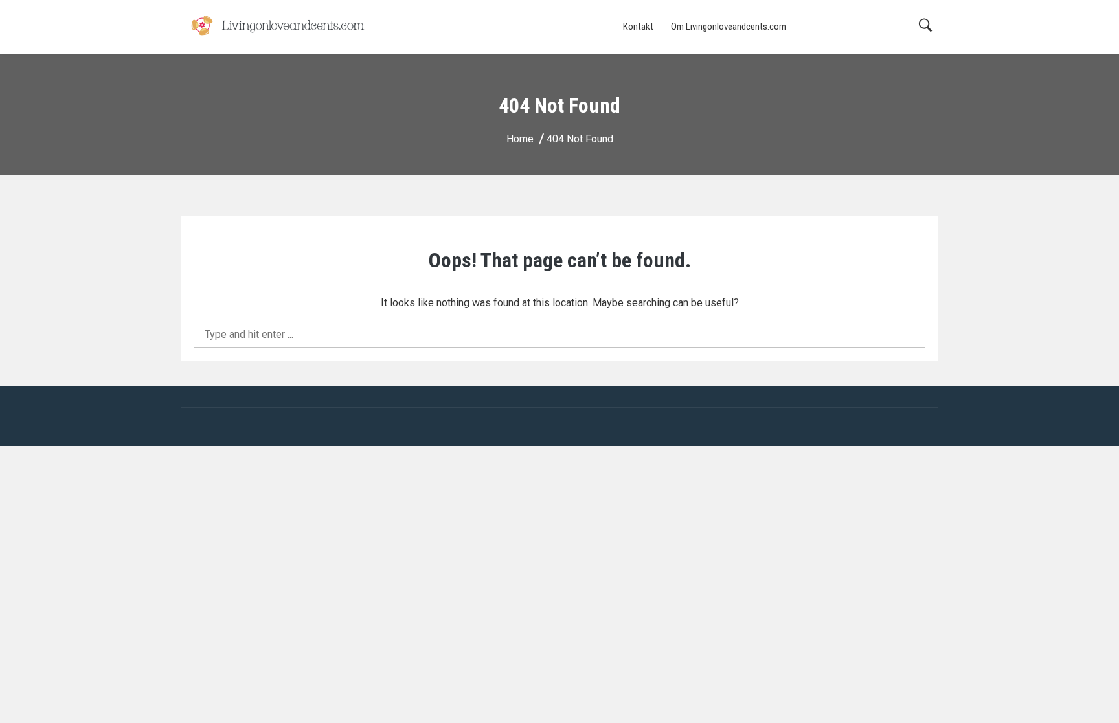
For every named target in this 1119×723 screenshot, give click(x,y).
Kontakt (638, 26)
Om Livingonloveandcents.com (728, 26)
